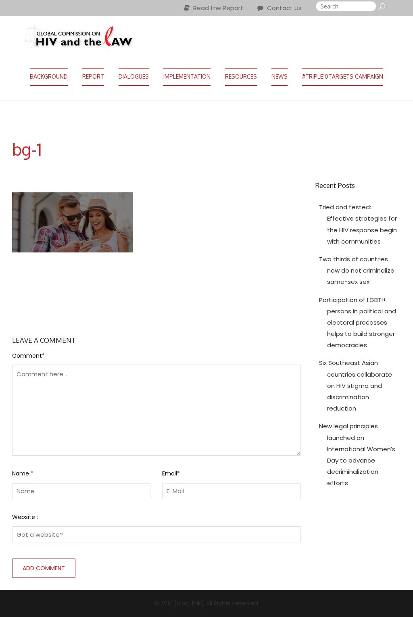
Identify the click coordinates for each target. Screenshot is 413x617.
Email (171, 473)
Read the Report (217, 8)
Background (49, 76)
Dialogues (134, 76)
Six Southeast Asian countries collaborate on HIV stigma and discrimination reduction (355, 386)
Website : (25, 517)
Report (93, 76)
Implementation (187, 76)
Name (22, 473)
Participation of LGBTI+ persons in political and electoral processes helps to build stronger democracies (357, 323)
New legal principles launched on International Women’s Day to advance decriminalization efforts (357, 454)
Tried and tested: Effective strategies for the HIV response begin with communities (358, 224)
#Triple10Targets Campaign (342, 76)
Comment (28, 356)
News (279, 76)
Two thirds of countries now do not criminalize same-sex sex (356, 270)
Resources (241, 76)
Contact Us (283, 8)
